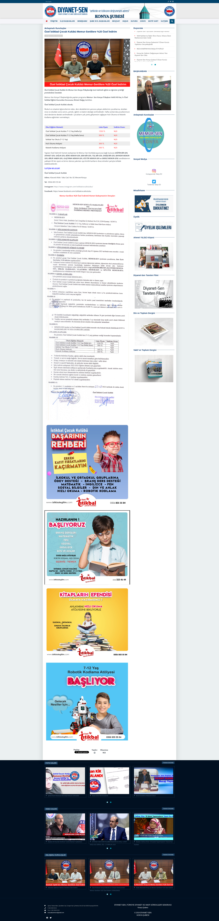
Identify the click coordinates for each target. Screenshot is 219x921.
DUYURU (134, 21)
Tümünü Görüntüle (168, 762)
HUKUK (125, 21)
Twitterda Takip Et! (154, 185)
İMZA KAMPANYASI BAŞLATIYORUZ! (59, 796)
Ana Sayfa (48, 1)
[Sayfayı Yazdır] (94, 753)
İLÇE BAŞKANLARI (67, 21)
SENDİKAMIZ (82, 21)
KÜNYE (143, 21)
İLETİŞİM (164, 21)
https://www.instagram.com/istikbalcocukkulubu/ (73, 186)
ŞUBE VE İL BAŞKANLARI (100, 21)
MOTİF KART (153, 21)
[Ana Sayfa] (109, 11)
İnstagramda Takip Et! (154, 174)
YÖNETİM (53, 21)
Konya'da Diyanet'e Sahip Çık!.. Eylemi (104, 842)
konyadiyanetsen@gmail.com (55, 912)
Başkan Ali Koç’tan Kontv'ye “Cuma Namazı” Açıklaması (153, 842)
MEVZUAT (116, 21)
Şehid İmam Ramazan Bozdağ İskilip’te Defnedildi (151, 796)
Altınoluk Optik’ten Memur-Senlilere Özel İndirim (123, 888)
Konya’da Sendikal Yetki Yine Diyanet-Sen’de (153, 38)
